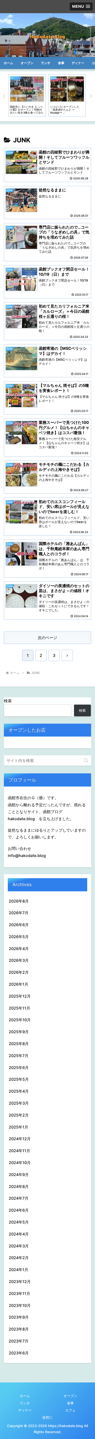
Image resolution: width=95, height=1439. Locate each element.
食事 (70, 1403)
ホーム (25, 1396)
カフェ (70, 1410)
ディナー (25, 1410)
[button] (86, 760)
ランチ (25, 1403)
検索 (8, 700)
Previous (3, 96)
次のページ (47, 637)
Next (91, 96)
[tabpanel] (27, 95)
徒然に (47, 1417)
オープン (70, 1396)
